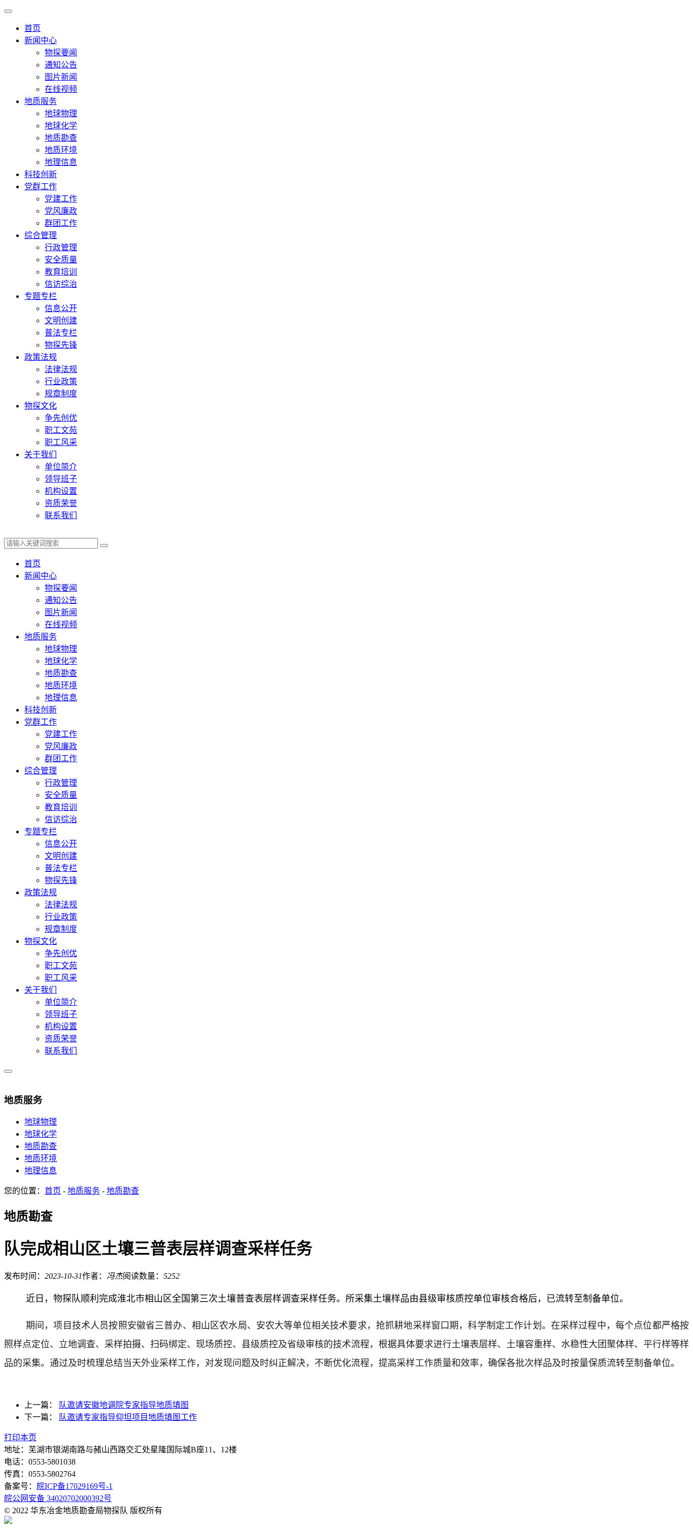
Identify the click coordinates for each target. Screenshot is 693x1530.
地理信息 (61, 162)
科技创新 (40, 174)
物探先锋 (61, 345)
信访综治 (61, 284)
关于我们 (40, 454)
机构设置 (61, 491)
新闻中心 (40, 40)
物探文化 (40, 405)
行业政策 (61, 381)
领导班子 (61, 478)
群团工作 (61, 223)
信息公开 (61, 308)
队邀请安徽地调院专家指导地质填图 (124, 1405)
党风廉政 (61, 211)
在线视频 (61, 89)
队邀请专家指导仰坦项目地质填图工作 (128, 1417)
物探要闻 (61, 52)
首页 (32, 28)
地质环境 (61, 150)
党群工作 (40, 186)
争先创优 (61, 418)
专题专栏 (40, 296)
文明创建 (61, 320)
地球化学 (61, 125)
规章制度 (61, 393)
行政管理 (61, 247)
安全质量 (61, 259)
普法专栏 (61, 332)
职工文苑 (61, 430)
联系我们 (61, 515)
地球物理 (61, 113)
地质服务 (40, 101)
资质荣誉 (61, 503)
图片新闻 (61, 77)
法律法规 (61, 369)
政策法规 (40, 357)
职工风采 (61, 442)
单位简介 (61, 466)
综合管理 (40, 235)
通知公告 (61, 64)
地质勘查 (61, 137)
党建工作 (61, 198)
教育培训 (61, 271)
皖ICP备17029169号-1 (75, 1486)
